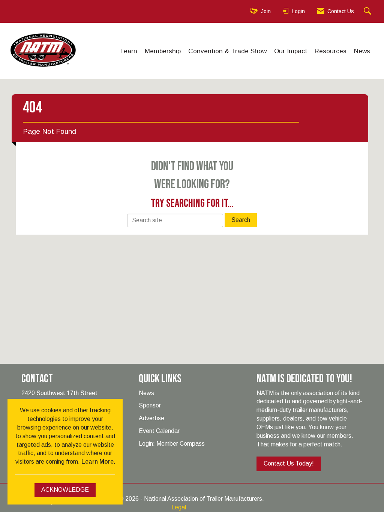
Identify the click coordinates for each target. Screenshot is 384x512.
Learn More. (98, 461)
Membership (163, 51)
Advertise (151, 418)
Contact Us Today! (289, 463)
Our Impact (290, 51)
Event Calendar (159, 431)
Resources (330, 51)
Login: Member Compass (172, 443)
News (362, 51)
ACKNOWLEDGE (65, 490)
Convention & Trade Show (227, 51)
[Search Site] (368, 11)
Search (240, 220)
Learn (128, 51)
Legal (178, 507)
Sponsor (150, 405)
